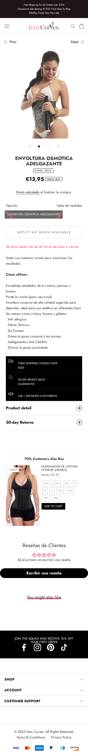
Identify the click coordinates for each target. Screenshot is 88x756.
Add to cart (53, 506)
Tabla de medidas (69, 205)
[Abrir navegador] (6, 26)
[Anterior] (30, 146)
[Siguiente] (58, 146)
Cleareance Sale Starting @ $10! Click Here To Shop (44, 9)
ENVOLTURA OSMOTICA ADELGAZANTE (33, 214)
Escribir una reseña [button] (44, 573)
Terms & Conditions (31, 737)
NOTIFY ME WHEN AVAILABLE (44, 232)
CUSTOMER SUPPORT (22, 701)
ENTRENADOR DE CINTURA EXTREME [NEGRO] (59, 468)
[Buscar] (73, 26)
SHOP (9, 679)
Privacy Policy (61, 737)
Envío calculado (28, 192)
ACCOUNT (13, 690)
